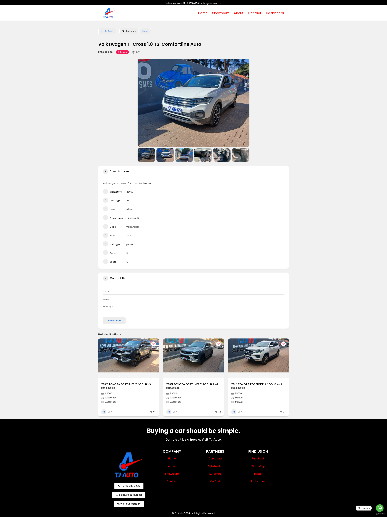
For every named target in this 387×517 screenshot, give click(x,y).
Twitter (258, 474)
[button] (142, 103)
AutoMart (215, 474)
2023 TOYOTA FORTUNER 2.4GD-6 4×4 (192, 384)
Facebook (258, 458)
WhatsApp (258, 466)
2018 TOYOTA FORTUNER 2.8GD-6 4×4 (256, 384)
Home (172, 458)
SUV (138, 51)
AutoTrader (215, 466)
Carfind (215, 481)
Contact (172, 481)
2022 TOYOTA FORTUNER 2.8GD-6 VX (126, 384)
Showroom (172, 474)
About (172, 466)
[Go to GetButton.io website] (380, 514)
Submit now (114, 320)
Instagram (258, 481)
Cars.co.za (215, 458)
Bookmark (131, 31)
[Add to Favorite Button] (153, 343)
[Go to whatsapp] (380, 508)
